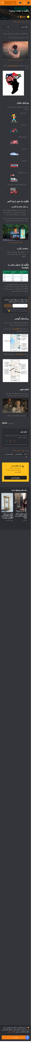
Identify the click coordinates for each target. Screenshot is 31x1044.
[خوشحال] (6, 441)
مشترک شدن (7, 305)
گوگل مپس (16, 329)
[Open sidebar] (2, 3)
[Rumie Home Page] (28, 3)
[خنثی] (10, 441)
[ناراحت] (14, 441)
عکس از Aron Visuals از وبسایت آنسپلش (15, 59)
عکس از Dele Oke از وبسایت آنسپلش (15, 242)
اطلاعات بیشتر (11, 1031)
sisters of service (12, 65)
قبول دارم (15, 1037)
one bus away (19, 354)
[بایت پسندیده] (4, 27)
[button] (27, 1037)
